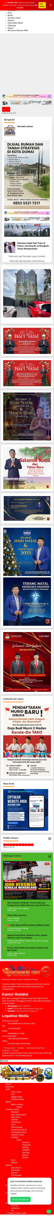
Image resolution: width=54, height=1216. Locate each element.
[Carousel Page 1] (4, 845)
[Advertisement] (27, 66)
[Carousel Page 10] (32, 845)
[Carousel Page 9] (29, 845)
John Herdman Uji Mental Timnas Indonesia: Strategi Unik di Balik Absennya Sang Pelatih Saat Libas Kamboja (28, 904)
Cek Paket (42, 5)
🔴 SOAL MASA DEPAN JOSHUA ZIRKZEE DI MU (28, 925)
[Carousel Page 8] (26, 845)
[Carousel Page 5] (16, 845)
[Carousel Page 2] (7, 845)
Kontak (15, 1050)
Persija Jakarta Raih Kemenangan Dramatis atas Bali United (27, 949)
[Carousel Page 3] (10, 845)
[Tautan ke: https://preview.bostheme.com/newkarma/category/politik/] (49, 838)
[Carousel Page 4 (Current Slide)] (13, 845)
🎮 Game (4, 1060)
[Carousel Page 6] (19, 845)
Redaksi (21, 1048)
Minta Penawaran (20, 1199)
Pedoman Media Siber (36, 1048)
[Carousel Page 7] (23, 845)
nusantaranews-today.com (27, 1011)
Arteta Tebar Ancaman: (17, 915)
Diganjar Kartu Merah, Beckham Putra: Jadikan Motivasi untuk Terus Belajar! (27, 936)
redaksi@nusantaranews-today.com (28, 1008)
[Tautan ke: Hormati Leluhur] (9, 130)
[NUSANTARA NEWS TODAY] (27, 1073)
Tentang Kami (9, 1048)
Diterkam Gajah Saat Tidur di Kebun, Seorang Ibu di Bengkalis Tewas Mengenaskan (33, 246)
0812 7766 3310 (24, 1006)
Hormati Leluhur (25, 126)
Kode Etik (6, 1050)
